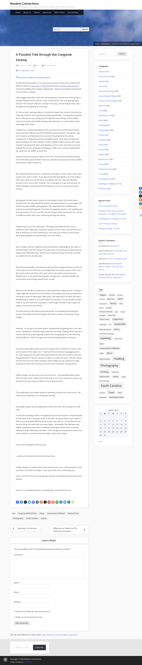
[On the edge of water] (16, 241)
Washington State (116, 397)
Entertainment (104, 76)
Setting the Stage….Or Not (109, 228)
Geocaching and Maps (107, 96)
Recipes (102, 149)
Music (101, 120)
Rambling (102, 140)
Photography (24, 70)
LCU (101, 343)
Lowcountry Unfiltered (39, 86)
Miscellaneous (104, 115)
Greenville (119, 324)
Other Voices (59, 12)
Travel (32, 70)
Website (17, 602)
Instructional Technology (106, 333)
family (113, 303)
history (117, 329)
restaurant (115, 372)
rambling (104, 371)
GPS (110, 324)
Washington (102, 397)
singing (124, 377)
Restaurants (103, 159)
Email (17, 592)
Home (17, 12)
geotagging (102, 315)
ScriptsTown (28, 662)
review (115, 376)
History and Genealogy (108, 101)
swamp (44, 518)
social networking (104, 381)
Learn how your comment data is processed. (60, 635)
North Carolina (105, 359)
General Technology (107, 91)
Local (101, 110)
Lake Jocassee (118, 338)
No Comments (50, 65)
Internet (102, 105)
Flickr (121, 304)
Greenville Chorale (105, 329)
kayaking (105, 338)
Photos (37, 12)
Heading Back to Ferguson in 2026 (112, 219)
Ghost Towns (104, 319)
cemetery (112, 295)
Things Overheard (106, 169)
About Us (27, 12)
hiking (42, 513)
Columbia (102, 299)
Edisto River (110, 299)
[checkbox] (5, 660)
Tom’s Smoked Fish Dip (108, 206)
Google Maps (102, 324)
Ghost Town (111, 315)
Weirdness (103, 188)
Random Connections (24, 3)
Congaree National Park (68, 86)
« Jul (100, 441)
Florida (101, 308)
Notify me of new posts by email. (29, 617)
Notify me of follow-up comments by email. (33, 611)
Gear (100, 86)
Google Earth (118, 319)
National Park (73, 513)
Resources (47, 12)
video (120, 393)
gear (116, 312)
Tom (38, 65)
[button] (17, 502)
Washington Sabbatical (108, 184)
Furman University (106, 312)
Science (102, 164)
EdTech (101, 71)
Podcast (102, 135)
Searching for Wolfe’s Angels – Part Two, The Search (111, 266)
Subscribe (39, 647)
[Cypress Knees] (17, 241)
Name (17, 583)
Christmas (120, 295)
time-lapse (102, 393)
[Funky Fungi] (16, 285)
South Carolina (32, 518)
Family (101, 81)
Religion (102, 154)
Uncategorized (104, 179)
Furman (109, 308)
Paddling (102, 125)
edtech (120, 299)
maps (102, 353)
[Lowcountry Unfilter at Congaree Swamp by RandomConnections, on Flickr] (33, 77)
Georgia (123, 312)
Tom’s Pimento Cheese (108, 223)
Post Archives (73, 12)
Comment (18, 554)
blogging (103, 295)
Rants (101, 144)
